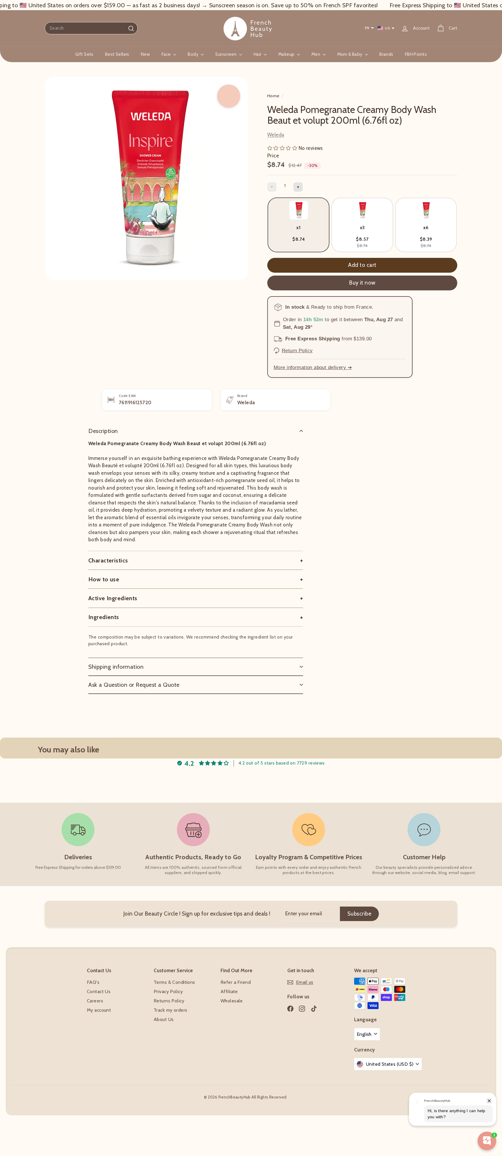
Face (167, 54)
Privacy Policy (168, 991)
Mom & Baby (350, 54)
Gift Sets (84, 54)
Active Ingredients (112, 598)
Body (193, 54)
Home (273, 95)
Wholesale (231, 1001)
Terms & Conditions (174, 982)
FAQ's (93, 982)
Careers (95, 1001)
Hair (258, 54)
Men (316, 54)
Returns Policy (169, 1001)
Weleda (275, 135)
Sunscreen (226, 54)
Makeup (286, 54)
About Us (163, 1019)
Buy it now (362, 282)
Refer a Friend (235, 982)
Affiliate (229, 991)
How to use (103, 579)
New (145, 54)
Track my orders (170, 1010)
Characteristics (108, 560)
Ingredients (103, 617)
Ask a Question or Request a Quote (134, 684)
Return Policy (297, 350)
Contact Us (98, 991)
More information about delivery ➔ (313, 367)
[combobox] (91, 28)
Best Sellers (117, 54)
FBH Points (416, 54)
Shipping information (116, 666)
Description (103, 430)
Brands (386, 54)
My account (99, 1010)
